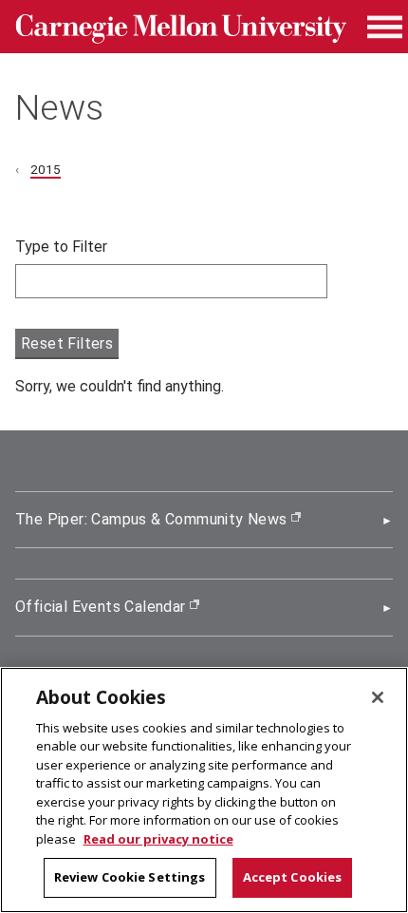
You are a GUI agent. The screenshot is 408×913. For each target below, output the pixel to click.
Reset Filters (67, 343)
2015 (45, 169)
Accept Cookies (293, 876)
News (59, 107)
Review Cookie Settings (130, 876)
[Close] (378, 697)
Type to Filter (61, 247)
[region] (204, 790)
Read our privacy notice (158, 838)
